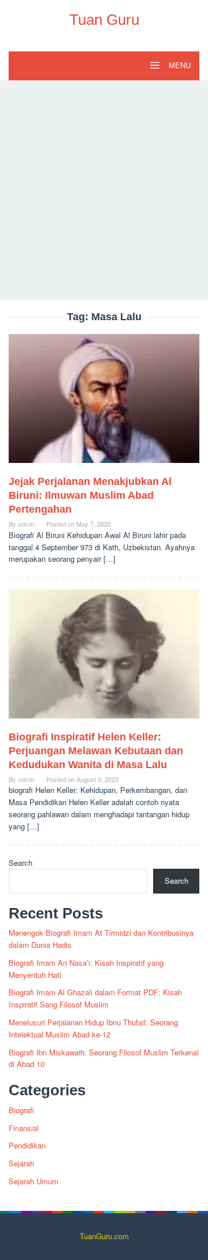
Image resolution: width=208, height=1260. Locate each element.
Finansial (24, 1127)
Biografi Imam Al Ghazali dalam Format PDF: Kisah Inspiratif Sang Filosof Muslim (95, 998)
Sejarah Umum (33, 1181)
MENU (178, 65)
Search (20, 862)
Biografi (21, 1110)
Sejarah (21, 1163)
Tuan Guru (104, 19)
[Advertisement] (104, 190)
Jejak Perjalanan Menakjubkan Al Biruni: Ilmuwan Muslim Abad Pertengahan (90, 495)
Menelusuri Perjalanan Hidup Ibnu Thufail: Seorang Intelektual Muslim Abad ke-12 (93, 1028)
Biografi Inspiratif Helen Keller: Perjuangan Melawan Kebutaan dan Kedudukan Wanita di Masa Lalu (96, 750)
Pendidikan (27, 1145)
